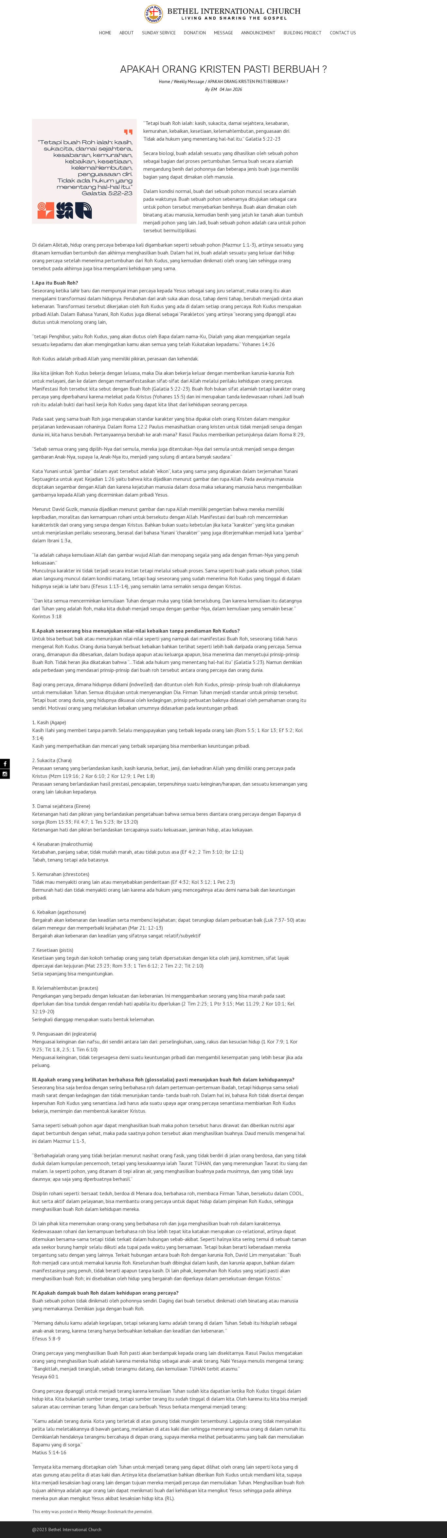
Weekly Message (189, 81)
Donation (195, 33)
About (126, 33)
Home (105, 33)
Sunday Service (159, 33)
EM (214, 89)
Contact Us (343, 33)
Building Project (303, 33)
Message (223, 33)
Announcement (258, 33)
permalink (143, 1511)
